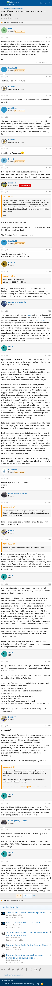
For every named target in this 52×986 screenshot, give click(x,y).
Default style (8, 980)
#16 (49, 661)
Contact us (5, 984)
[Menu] (3, 3)
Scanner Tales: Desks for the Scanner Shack (27, 945)
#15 (49, 584)
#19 (49, 830)
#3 (50, 96)
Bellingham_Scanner (17, 493)
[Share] (46, 37)
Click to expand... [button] (26, 787)
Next (26, 896)
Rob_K (11, 159)
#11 (49, 355)
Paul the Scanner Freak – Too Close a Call (25, 922)
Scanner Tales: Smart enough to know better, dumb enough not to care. (24, 956)
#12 (49, 478)
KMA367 (12, 530)
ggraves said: (7, 507)
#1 (50, 38)
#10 (49, 311)
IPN (29, 315)
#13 (49, 502)
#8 (50, 250)
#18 (49, 803)
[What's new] (49, 3)
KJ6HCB (11, 262)
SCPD (10, 346)
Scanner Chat (17, 915)
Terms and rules (17, 984)
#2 (50, 77)
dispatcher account (42, 320)
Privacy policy (29, 984)
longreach (13, 469)
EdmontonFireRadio (17, 302)
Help (37, 984)
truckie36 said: (8, 276)
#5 (50, 149)
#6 (50, 168)
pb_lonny (9, 915)
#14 (49, 539)
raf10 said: (6, 196)
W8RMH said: (7, 544)
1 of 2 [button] (19, 896)
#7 (50, 192)
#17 (49, 726)
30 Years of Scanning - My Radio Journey (25, 912)
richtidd (12, 183)
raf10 (5, 18)
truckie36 (12, 68)
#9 (50, 271)
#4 (50, 117)
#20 (49, 861)
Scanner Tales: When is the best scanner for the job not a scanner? (27, 934)
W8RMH (11, 86)
